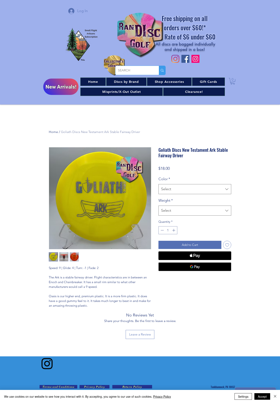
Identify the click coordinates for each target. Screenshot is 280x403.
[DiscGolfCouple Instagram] (195, 59)
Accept (262, 396)
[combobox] (194, 189)
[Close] (275, 396)
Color (164, 179)
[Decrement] (162, 230)
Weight (165, 200)
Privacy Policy (162, 396)
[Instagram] (47, 363)
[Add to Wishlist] (227, 245)
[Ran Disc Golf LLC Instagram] (175, 59)
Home (53, 132)
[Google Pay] (194, 266)
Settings (243, 396)
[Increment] (174, 230)
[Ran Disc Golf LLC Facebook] (185, 59)
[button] (126, 82)
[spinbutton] (168, 230)
